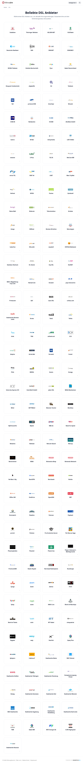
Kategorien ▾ (72, 2)
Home (5, 7)
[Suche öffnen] (79, 2)
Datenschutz (25, 760)
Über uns (18, 760)
